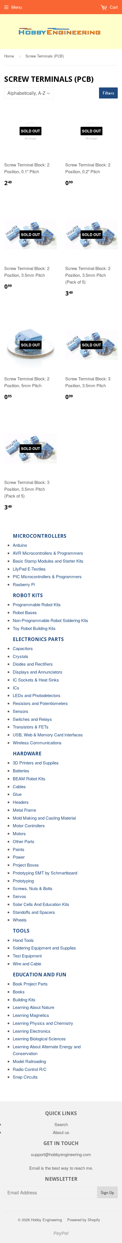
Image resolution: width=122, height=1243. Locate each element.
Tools (21, 930)
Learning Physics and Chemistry (43, 1023)
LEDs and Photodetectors (36, 695)
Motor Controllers (29, 825)
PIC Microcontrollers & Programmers (47, 576)
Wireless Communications (37, 742)
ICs (16, 688)
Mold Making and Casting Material (44, 818)
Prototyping (23, 881)
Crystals (20, 656)
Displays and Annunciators (37, 672)
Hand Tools (23, 940)
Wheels (20, 920)
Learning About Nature (33, 1007)
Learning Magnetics (31, 1015)
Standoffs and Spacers (34, 912)
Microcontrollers (39, 536)
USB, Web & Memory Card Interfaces (48, 735)
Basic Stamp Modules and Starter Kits (48, 561)
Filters (108, 93)
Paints (18, 849)
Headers (21, 802)
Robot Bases (25, 612)
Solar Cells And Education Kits (41, 904)
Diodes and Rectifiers (33, 664)
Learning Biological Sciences (39, 1038)
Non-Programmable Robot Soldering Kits (50, 620)
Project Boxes (26, 865)
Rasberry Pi (24, 584)
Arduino (20, 545)
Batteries (21, 770)
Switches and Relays (32, 719)
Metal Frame (24, 810)
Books (19, 992)
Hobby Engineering (46, 1219)
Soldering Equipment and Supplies (44, 948)
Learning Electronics (32, 1031)
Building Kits (24, 999)
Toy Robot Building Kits (34, 628)
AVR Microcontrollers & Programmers (48, 553)
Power (19, 857)
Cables (19, 786)
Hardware (27, 753)
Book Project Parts (30, 984)
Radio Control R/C (30, 1069)
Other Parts (23, 841)
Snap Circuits (25, 1077)
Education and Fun (39, 974)
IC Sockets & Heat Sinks (36, 680)
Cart (113, 7)
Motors (19, 833)
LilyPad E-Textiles (29, 569)
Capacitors (23, 648)
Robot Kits (28, 595)
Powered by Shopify (83, 1219)
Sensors (20, 711)
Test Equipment (27, 956)
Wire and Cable (27, 963)
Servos (19, 896)
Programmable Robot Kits (37, 604)
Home (9, 56)
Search (61, 1124)
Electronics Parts (38, 639)
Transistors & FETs (31, 727)
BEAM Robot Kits (29, 778)
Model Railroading (29, 1061)
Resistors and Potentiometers (40, 703)
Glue (17, 794)
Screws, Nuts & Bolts (32, 888)
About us (61, 1132)
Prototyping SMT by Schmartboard (45, 873)
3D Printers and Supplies (36, 763)
